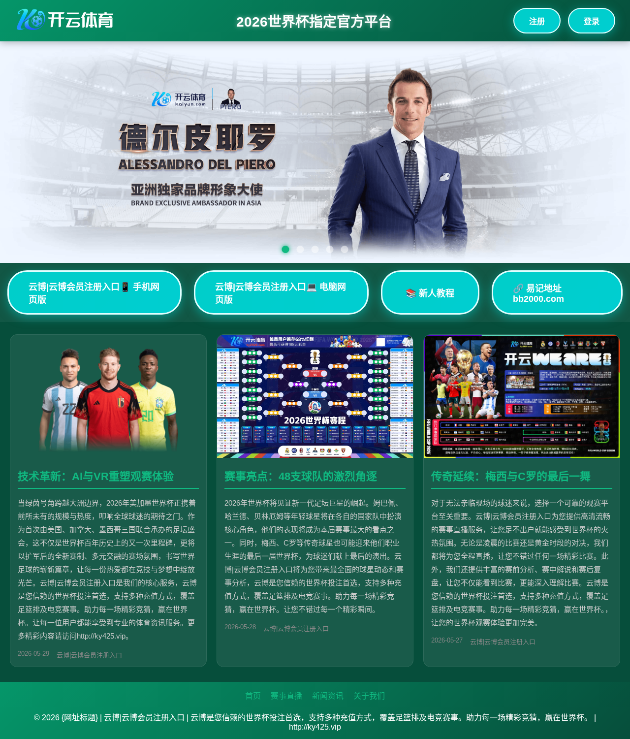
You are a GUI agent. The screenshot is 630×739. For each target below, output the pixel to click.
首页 (253, 696)
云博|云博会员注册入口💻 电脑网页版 (280, 293)
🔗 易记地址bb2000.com (538, 294)
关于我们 (369, 696)
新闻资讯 (328, 696)
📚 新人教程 (430, 293)
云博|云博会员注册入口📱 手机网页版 (94, 293)
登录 (591, 21)
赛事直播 (286, 696)
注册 (537, 21)
